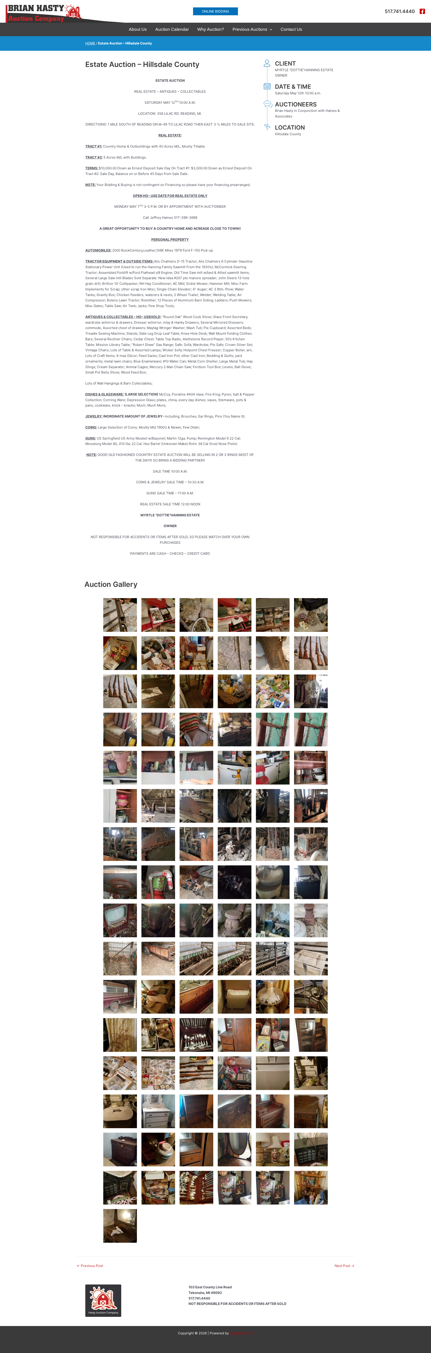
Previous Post (90, 1265)
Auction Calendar (172, 29)
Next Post (344, 1265)
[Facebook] (422, 11)
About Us (138, 29)
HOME (90, 43)
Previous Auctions (250, 29)
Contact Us (291, 29)
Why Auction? (210, 29)
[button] (215, 11)
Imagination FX (241, 1333)
